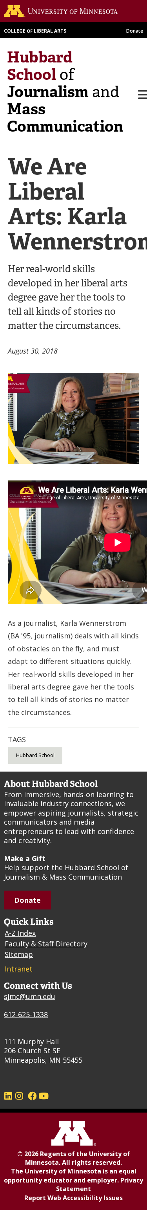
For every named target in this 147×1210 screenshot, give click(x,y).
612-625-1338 (26, 1014)
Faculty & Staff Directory (46, 943)
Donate (134, 31)
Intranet (19, 969)
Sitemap (19, 954)
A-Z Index (20, 933)
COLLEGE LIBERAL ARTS (35, 31)
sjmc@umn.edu (29, 996)
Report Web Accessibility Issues (73, 1198)
